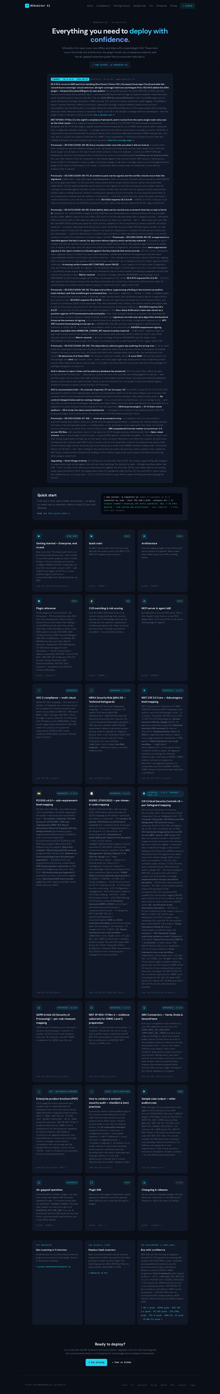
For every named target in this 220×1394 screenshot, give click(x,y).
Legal (192, 1385)
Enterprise (162, 5)
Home (90, 5)
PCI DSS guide (160, 1311)
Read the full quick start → (53, 513)
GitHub (164, 1385)
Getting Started (122, 5)
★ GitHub (187, 6)
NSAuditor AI (38, 5)
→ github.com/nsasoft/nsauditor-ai (53, 1266)
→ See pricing (96, 1362)
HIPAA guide (163, 1307)
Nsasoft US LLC (45, 1384)
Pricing (173, 5)
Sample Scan (139, 5)
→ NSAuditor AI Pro (97, 1273)
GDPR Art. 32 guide (173, 1315)
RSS (172, 1385)
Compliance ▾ (103, 5)
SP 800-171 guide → (152, 1319)
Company (182, 1385)
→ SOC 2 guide (148, 1307)
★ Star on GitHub (121, 1362)
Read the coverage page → (121, 140)
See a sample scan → (104, 114)
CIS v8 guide (155, 1315)
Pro (151, 5)
